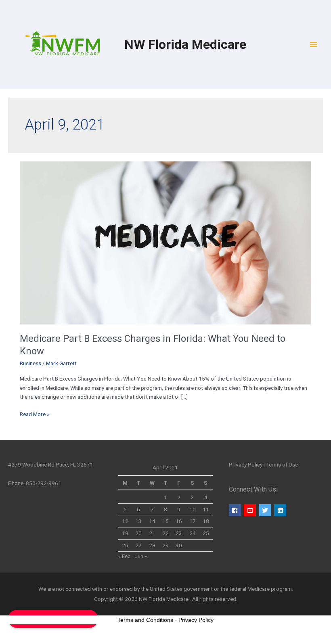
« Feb (124, 556)
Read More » (34, 413)
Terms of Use (282, 464)
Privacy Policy (245, 464)
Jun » (140, 556)
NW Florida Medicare (185, 44)
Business (30, 363)
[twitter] (266, 510)
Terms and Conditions (145, 620)
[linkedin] (281, 510)
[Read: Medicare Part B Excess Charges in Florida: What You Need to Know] (165, 242)
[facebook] (236, 510)
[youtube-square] (251, 510)
